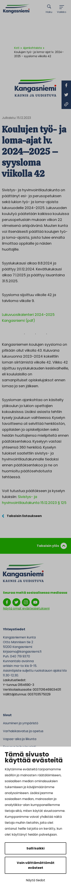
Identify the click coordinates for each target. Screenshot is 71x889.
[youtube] (35, 602)
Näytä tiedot (35, 880)
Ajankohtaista (32, 48)
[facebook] (7, 602)
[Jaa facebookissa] (66, 85)
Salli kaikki (35, 848)
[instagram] (26, 602)
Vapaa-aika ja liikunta (19, 739)
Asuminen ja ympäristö (20, 723)
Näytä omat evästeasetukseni (26, 608)
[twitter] (16, 602)
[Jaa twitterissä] (66, 94)
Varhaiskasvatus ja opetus (23, 731)
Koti (16, 48)
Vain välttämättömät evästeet (35, 865)
